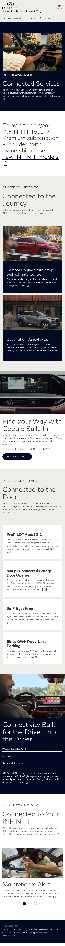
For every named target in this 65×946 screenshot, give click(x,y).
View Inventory (15, 456)
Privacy (46, 932)
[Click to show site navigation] (60, 18)
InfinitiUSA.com (9, 936)
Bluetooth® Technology (13, 763)
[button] (13, 18)
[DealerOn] (10, 926)
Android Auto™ (9, 756)
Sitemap (38, 932)
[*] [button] (4, 99)
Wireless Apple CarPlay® (14, 749)
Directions (33, 18)
